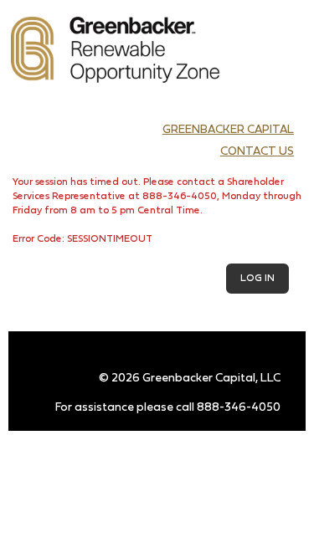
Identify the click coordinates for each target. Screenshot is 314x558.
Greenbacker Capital (228, 130)
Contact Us (257, 151)
